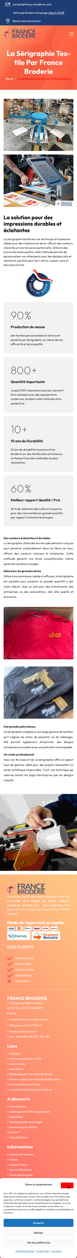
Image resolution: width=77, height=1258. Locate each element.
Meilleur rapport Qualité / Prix (35, 500)
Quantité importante (28, 381)
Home (9, 78)
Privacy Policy (43, 1251)
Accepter (38, 1223)
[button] (67, 1185)
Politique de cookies (25, 1251)
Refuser (38, 1232)
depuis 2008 (56, 12)
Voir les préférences (38, 1242)
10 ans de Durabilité (27, 441)
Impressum (56, 1251)
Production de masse (28, 327)
